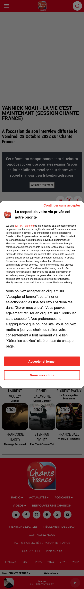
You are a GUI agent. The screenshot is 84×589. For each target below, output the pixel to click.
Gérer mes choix (42, 375)
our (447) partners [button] (24, 225)
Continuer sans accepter (62, 205)
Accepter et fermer (42, 361)
